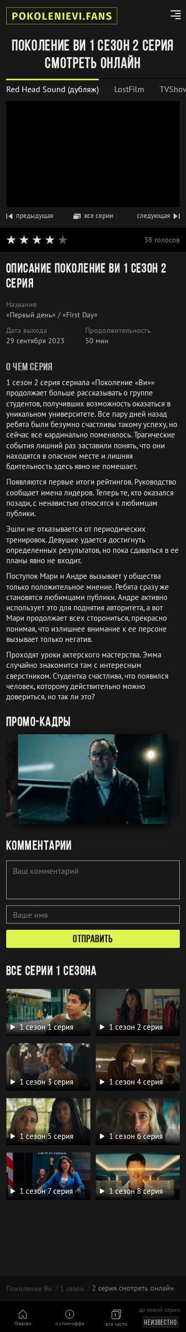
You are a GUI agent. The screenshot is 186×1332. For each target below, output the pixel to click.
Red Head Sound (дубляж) (52, 89)
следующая (153, 215)
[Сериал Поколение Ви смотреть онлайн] (61, 15)
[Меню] (172, 16)
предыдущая (34, 215)
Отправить (93, 939)
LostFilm (129, 89)
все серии (98, 215)
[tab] (52, 89)
